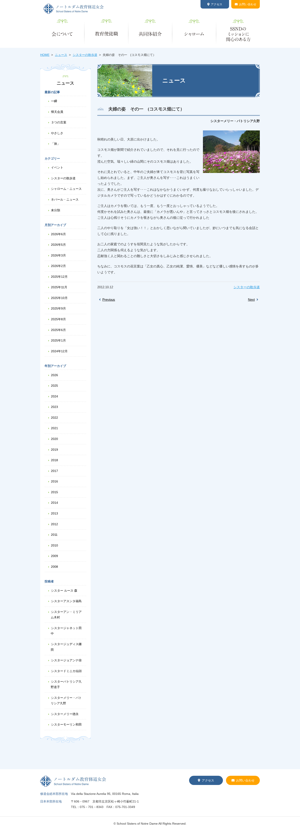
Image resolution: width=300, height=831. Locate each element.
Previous (108, 299)
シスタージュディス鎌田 (66, 646)
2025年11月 (59, 287)
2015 (54, 492)
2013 (54, 513)
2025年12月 (59, 276)
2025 (54, 385)
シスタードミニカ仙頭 (66, 671)
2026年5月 (58, 244)
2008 (54, 566)
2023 (54, 407)
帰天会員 (57, 112)
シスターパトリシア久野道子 (66, 684)
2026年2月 (58, 266)
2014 (54, 502)
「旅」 (55, 143)
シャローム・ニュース (66, 188)
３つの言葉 (58, 122)
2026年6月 (58, 234)
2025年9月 (58, 308)
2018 (54, 460)
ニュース (61, 55)
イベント (57, 167)
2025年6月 (58, 330)
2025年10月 (59, 298)
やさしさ (57, 133)
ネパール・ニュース (65, 199)
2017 (54, 471)
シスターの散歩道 (85, 55)
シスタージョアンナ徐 (66, 660)
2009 (54, 556)
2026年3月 (58, 255)
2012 (54, 524)
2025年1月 (58, 340)
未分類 (55, 210)
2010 (54, 545)
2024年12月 (59, 351)
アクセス (216, 4)
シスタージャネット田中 (66, 630)
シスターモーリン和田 (66, 724)
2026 (54, 375)
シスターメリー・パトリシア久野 (66, 700)
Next (251, 299)
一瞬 (54, 101)
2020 (54, 439)
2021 (54, 428)
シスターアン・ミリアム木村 (66, 614)
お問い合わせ (247, 4)
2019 (54, 449)
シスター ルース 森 (64, 590)
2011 (54, 534)
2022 (54, 417)
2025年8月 (58, 319)
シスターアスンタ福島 (66, 601)
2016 (54, 481)
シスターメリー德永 (65, 714)
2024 (54, 396)
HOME (44, 55)
